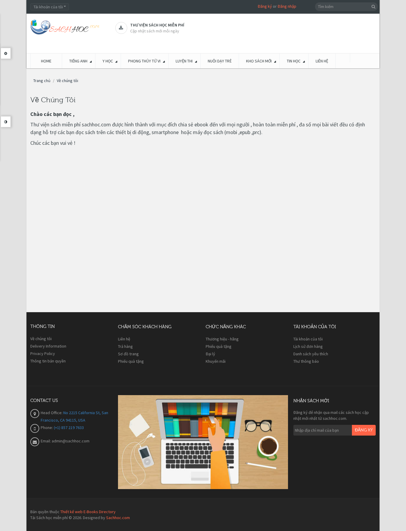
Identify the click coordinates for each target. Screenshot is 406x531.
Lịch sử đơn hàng (308, 346)
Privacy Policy (42, 353)
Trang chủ (42, 80)
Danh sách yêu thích (310, 353)
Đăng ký (265, 6)
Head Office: (52, 412)
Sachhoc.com (118, 517)
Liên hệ (124, 339)
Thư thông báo (306, 361)
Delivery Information (48, 346)
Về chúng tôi (67, 80)
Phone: (47, 427)
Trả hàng (125, 346)
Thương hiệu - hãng (222, 339)
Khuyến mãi (216, 361)
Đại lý (210, 353)
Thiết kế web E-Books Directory (88, 511)
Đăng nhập (287, 6)
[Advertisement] (144, 236)
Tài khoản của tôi (308, 339)
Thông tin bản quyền (48, 361)
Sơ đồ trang (128, 353)
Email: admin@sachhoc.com (65, 441)
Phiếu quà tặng (131, 361)
